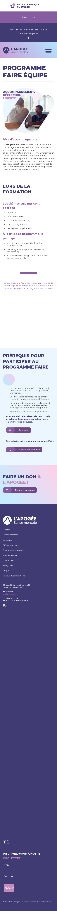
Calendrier (23, 430)
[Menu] (48, 51)
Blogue (6, 571)
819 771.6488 (16, 29)
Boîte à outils (8, 560)
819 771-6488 (8, 592)
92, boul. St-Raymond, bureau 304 (17, 585)
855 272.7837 (41, 29)
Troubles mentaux (10, 555)
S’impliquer (8, 540)
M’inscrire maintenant (29, 449)
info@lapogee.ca (29, 34)
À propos (6, 529)
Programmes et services (13, 550)
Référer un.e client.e (11, 545)
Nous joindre (8, 566)
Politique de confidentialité (14, 576)
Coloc (49, 902)
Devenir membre (10, 535)
